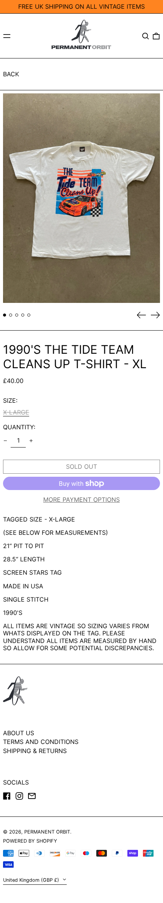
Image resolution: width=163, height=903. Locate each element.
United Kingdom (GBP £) (32, 880)
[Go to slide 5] (28, 315)
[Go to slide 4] (22, 315)
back (11, 74)
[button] (145, 36)
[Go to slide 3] (16, 315)
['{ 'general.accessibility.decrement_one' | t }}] (5, 440)
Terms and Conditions (40, 741)
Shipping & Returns (35, 751)
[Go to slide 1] (4, 315)
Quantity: (19, 427)
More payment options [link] (81, 499)
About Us (18, 733)
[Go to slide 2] (10, 315)
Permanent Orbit (47, 832)
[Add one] (31, 440)
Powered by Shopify (30, 841)
